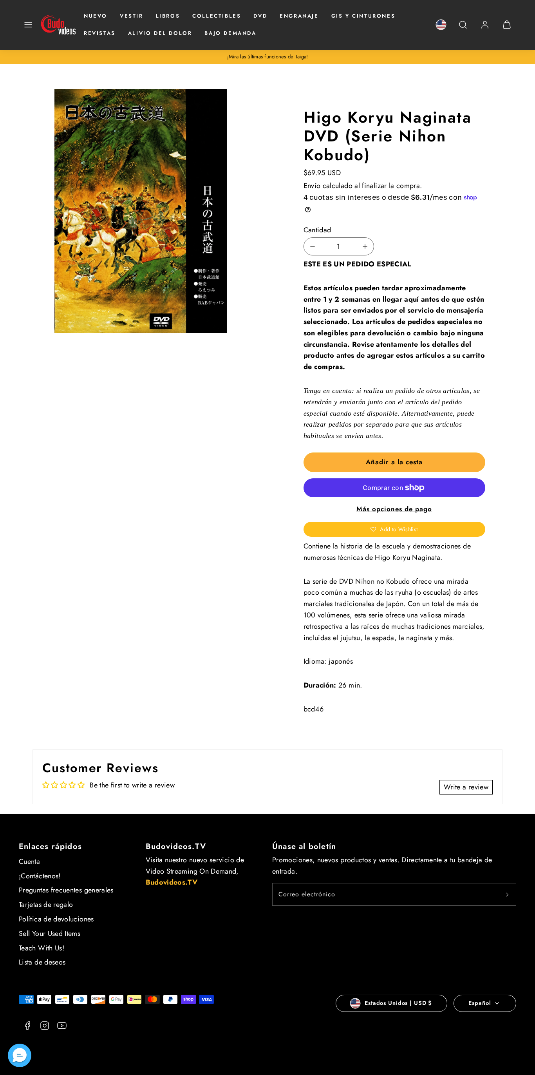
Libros (168, 16)
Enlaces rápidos (50, 846)
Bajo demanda (230, 33)
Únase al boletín (304, 846)
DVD (260, 16)
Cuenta (29, 861)
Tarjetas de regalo (46, 904)
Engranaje (299, 16)
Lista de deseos (42, 962)
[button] (28, 24)
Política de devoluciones (56, 919)
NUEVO (95, 16)
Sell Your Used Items (49, 933)
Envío (312, 186)
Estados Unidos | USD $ (398, 1003)
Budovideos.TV (176, 846)
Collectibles (216, 16)
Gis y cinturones (363, 16)
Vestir (131, 16)
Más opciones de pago (394, 509)
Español (479, 1003)
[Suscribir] (507, 894)
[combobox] (463, 28)
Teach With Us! (41, 948)
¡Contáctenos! (40, 876)
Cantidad (317, 230)
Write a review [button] (466, 787)
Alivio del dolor (160, 33)
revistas (100, 33)
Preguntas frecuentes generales (66, 890)
